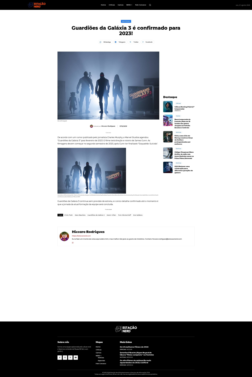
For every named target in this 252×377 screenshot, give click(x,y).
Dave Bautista (80, 215)
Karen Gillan (111, 215)
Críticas (178, 103)
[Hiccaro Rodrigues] (92, 126)
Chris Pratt (68, 215)
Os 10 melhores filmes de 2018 (134, 347)
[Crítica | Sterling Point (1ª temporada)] (168, 106)
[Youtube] (76, 357)
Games (178, 116)
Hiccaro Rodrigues (108, 126)
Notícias (126, 21)
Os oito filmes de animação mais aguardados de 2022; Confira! (135, 361)
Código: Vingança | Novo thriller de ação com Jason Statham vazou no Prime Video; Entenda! (184, 155)
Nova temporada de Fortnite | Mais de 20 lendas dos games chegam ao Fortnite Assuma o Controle (182, 123)
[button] (150, 5)
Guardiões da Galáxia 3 (96, 215)
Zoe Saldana (137, 215)
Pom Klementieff (124, 215)
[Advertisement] (179, 64)
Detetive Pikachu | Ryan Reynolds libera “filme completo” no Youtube (137, 353)
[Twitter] (70, 357)
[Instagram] (72, 242)
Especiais (123, 349)
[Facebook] (59, 357)
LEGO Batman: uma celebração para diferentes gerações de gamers (184, 169)
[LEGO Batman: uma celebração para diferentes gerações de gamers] (168, 167)
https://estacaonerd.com (81, 236)
